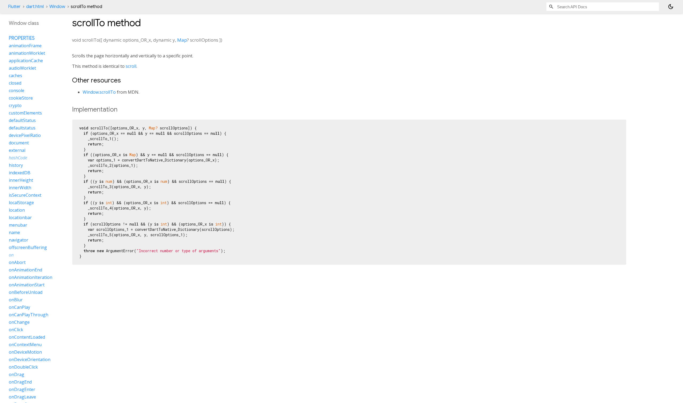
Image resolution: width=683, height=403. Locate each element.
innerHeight (21, 180)
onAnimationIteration (30, 277)
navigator (18, 240)
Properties (22, 38)
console (16, 90)
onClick (16, 330)
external (17, 150)
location (17, 210)
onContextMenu (25, 344)
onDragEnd (20, 382)
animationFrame (25, 46)
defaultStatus (22, 120)
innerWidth (20, 188)
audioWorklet (22, 68)
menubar (18, 225)
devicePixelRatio (25, 135)
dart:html (35, 6)
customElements (25, 113)
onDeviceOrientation (29, 359)
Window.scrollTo (99, 92)
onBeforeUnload (25, 292)
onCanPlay (19, 307)
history (16, 165)
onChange (19, 322)
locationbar (20, 217)
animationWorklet (27, 53)
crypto (15, 105)
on (11, 255)
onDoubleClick (23, 367)
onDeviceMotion (25, 352)
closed (15, 83)
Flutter (14, 6)
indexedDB (19, 173)
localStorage (21, 203)
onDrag (16, 374)
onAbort (17, 262)
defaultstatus (22, 128)
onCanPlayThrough (28, 315)
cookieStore (21, 98)
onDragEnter (22, 389)
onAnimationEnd (25, 270)
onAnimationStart (27, 285)
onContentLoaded (27, 337)
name (14, 232)
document (19, 143)
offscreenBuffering (28, 247)
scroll (131, 66)
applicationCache (26, 61)
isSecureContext (25, 195)
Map (182, 40)
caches (15, 75)
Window (57, 6)
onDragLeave (22, 397)
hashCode (18, 158)
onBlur (16, 300)
